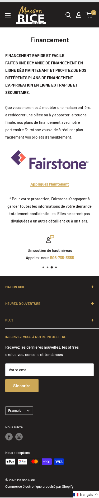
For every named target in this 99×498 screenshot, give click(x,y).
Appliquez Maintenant (49, 184)
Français (14, 410)
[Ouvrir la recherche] (68, 15)
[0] (89, 15)
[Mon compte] (78, 15)
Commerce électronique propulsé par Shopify (39, 486)
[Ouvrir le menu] (8, 15)
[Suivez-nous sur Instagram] (19, 436)
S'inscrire (22, 385)
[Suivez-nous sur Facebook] (9, 436)
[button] (86, 494)
